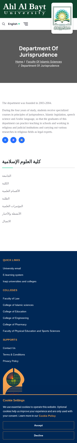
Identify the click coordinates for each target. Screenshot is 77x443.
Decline (38, 435)
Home (19, 61)
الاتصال (6, 221)
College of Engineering (16, 317)
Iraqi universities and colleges (19, 281)
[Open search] (3, 24)
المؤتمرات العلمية (12, 206)
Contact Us (9, 348)
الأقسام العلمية (11, 191)
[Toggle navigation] (25, 24)
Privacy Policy (10, 361)
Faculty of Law (11, 298)
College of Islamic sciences (18, 305)
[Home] (13, 385)
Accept (38, 425)
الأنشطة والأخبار (11, 213)
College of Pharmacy (15, 324)
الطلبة (5, 198)
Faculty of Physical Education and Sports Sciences (31, 330)
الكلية (5, 183)
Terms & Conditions (14, 354)
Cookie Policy (47, 415)
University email (12, 268)
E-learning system (13, 274)
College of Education (14, 311)
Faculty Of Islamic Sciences (44, 61)
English (12, 24)
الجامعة (6, 176)
